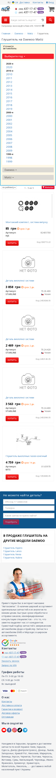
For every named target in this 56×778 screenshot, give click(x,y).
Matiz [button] (8, 177)
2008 (9, 146)
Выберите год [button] (14, 56)
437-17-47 (28, 8)
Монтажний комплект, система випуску (27, 222)
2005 (9, 135)
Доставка (24, 2)
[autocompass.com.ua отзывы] (14, 642)
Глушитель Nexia (12, 554)
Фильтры (49, 187)
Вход (51, 2)
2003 (9, 127)
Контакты (38, 2)
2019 (9, 109)
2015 (9, 93)
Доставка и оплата (12, 705)
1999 (9, 161)
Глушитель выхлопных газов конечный (26, 456)
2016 (9, 97)
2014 (9, 89)
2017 (9, 101)
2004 (9, 131)
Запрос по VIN (9, 665)
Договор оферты (11, 713)
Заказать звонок (10, 661)
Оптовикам (8, 716)
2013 (9, 86)
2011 (9, 78)
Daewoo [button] (10, 170)
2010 (9, 74)
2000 (9, 116)
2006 (9, 139)
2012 (9, 82)
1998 (9, 157)
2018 (9, 105)
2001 (9, 120)
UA (16, 2)
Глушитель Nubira (12, 557)
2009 (9, 150)
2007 (9, 143)
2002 (9, 123)
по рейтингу (8, 187)
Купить (12, 243)
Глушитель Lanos (12, 551)
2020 (9, 67)
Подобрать (11, 521)
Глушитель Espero (12, 547)
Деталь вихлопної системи (20, 280)
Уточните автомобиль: (10, 47)
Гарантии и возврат (12, 709)
